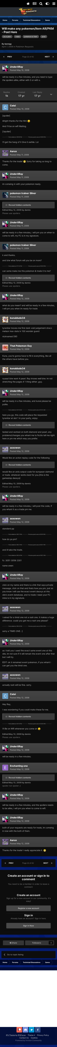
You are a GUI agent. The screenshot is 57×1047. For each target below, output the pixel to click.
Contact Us (24, 1038)
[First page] (4, 57)
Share (14, 943)
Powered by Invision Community (28, 1040)
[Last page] (53, 57)
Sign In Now (28, 925)
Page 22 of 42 (28, 57)
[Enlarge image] (28, 121)
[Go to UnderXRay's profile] (5, 68)
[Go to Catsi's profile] (5, 107)
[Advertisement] (28, 998)
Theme (31, 1035)
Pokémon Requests (24, 46)
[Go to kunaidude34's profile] (5, 320)
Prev (9, 57)
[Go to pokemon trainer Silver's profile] (5, 195)
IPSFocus (22, 1035)
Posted (19, 70)
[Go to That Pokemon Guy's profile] (5, 347)
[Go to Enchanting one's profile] (5, 767)
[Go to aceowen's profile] (5, 449)
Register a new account (28, 908)
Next (47, 57)
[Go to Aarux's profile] (5, 153)
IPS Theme (10, 1035)
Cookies (34, 1038)
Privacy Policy (43, 1035)
